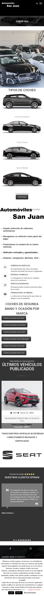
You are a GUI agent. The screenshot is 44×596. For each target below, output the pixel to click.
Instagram (30, 548)
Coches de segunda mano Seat (14, 346)
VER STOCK (22, 197)
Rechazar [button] (18, 592)
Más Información (30, 592)
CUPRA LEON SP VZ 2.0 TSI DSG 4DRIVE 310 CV (22, 418)
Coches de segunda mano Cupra (14, 332)
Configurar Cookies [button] (34, 589)
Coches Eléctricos (22, 193)
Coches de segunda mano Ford (14, 353)
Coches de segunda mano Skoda (14, 325)
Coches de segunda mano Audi (14, 318)
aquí (23, 589)
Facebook (10, 548)
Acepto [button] (11, 592)
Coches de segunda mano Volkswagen (16, 339)
